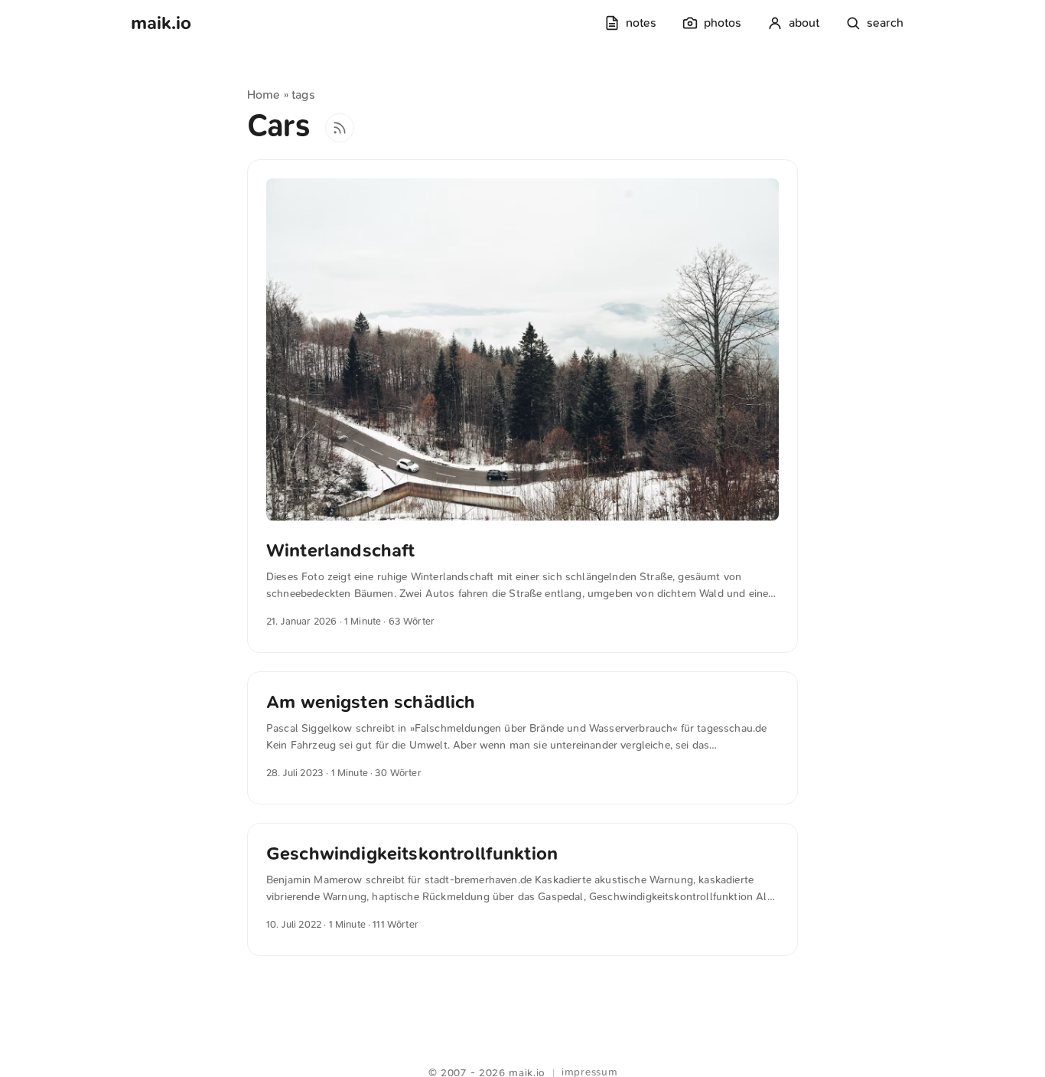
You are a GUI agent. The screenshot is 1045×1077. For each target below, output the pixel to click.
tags (303, 94)
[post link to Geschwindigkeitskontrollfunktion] (522, 889)
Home (264, 94)
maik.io (161, 23)
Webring (523, 1054)
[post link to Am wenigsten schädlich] (522, 738)
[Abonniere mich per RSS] (339, 127)
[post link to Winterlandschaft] (522, 406)
